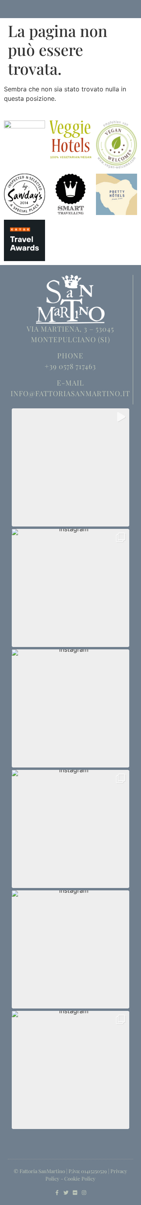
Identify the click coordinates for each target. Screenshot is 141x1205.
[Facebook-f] (57, 1192)
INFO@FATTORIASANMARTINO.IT (70, 393)
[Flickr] (75, 1192)
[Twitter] (66, 1192)
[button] (70, 467)
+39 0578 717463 (70, 366)
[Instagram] (84, 1192)
